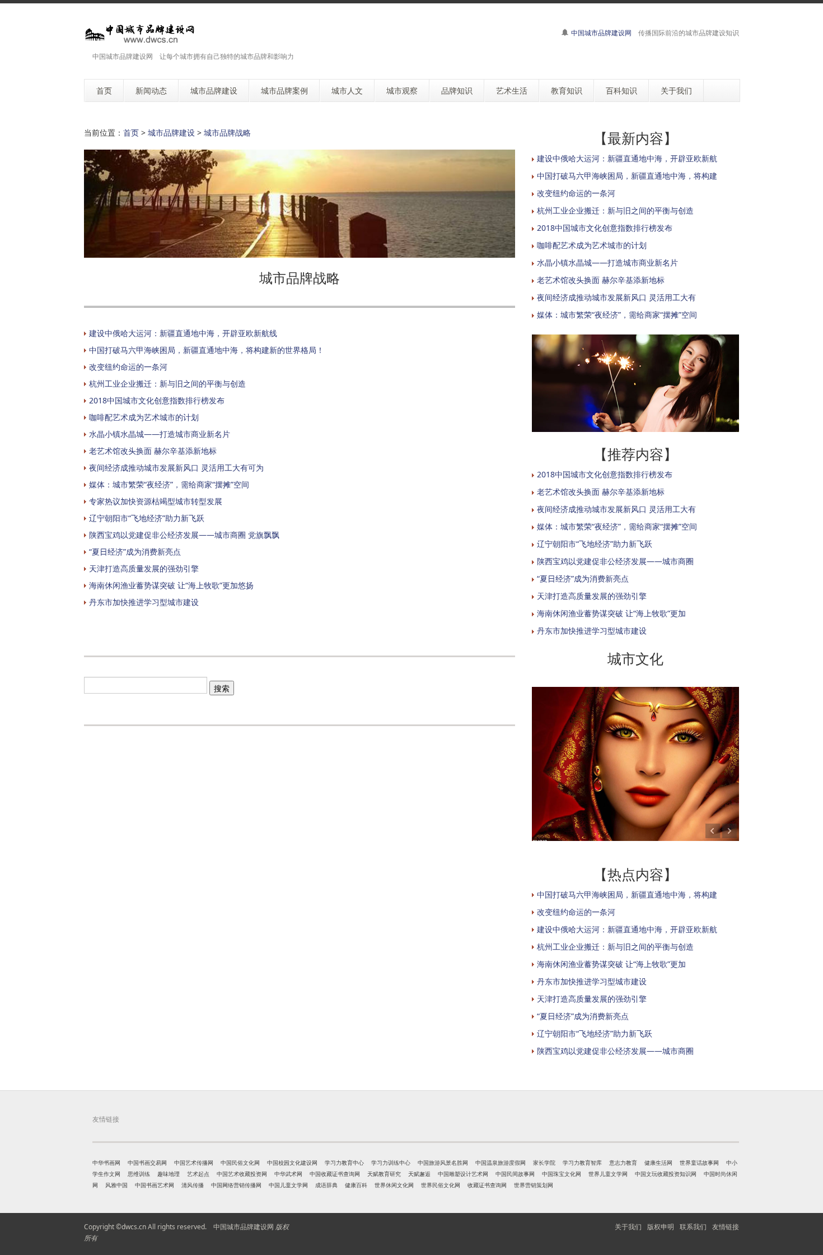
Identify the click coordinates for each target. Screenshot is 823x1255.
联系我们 (693, 1226)
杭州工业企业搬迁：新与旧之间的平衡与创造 (167, 383)
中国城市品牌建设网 (601, 33)
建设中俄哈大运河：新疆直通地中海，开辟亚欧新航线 (183, 333)
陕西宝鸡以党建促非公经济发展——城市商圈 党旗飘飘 (184, 534)
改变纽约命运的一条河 (128, 366)
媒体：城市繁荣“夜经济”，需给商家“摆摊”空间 (169, 484)
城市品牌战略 (227, 132)
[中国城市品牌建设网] (140, 34)
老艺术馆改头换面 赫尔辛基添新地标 (153, 450)
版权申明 (660, 1226)
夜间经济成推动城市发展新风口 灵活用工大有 (616, 297)
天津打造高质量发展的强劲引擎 (144, 568)
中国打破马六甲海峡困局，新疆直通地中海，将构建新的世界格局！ (206, 350)
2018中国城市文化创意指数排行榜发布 (157, 400)
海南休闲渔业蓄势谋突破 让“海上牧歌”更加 (611, 613)
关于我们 (628, 1226)
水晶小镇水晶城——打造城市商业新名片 (159, 434)
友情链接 (725, 1226)
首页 (131, 132)
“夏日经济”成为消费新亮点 (135, 551)
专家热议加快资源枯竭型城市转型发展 (155, 501)
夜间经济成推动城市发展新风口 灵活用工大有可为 (176, 467)
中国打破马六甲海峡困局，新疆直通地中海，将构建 (627, 175)
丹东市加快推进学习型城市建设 (144, 602)
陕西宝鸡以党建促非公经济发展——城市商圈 (615, 561)
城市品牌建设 (171, 132)
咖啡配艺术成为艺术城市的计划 (144, 417)
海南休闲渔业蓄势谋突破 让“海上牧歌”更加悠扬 (171, 585)
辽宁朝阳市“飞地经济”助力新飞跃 (146, 518)
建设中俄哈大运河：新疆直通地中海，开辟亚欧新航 (627, 158)
